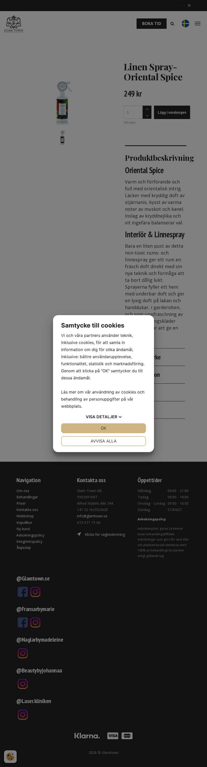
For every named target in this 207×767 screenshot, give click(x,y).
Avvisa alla (104, 441)
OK (103, 428)
